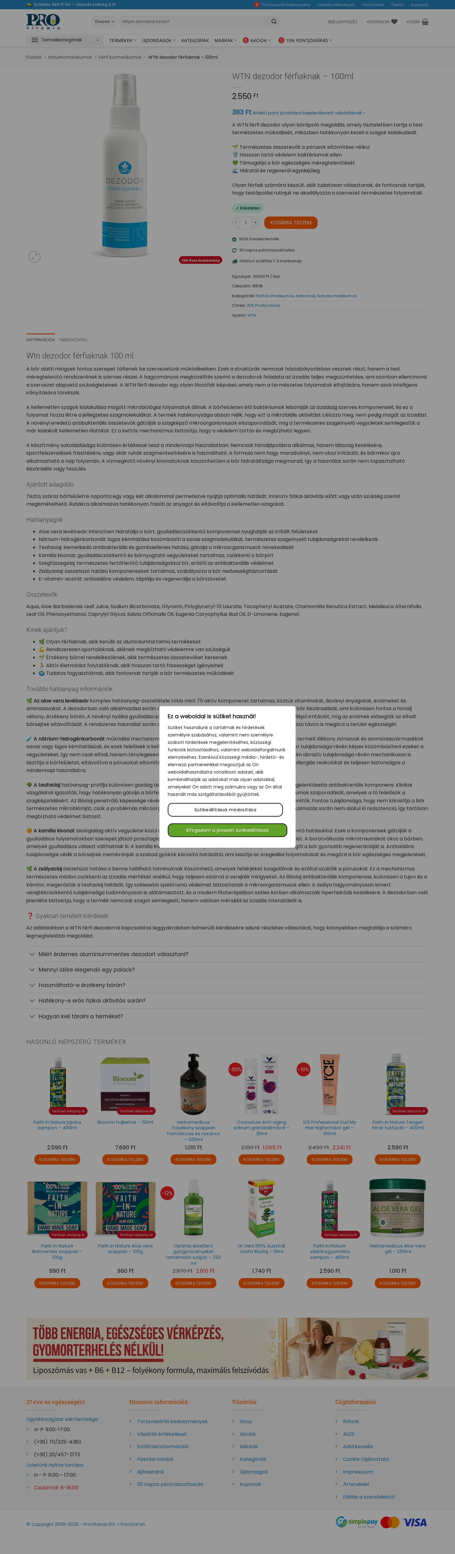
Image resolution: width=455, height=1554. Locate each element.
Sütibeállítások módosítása (225, 810)
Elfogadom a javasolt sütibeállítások (227, 830)
